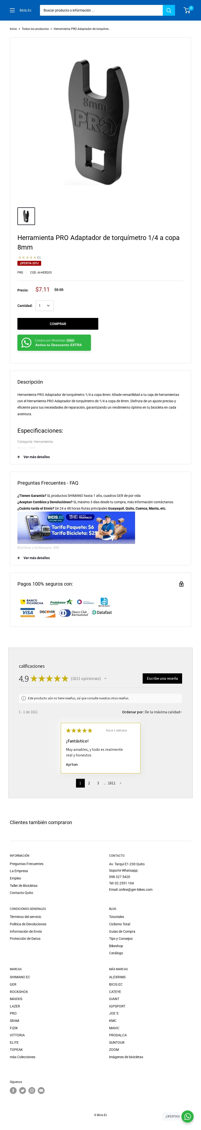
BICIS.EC (116, 984)
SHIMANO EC (20, 977)
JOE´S (113, 1013)
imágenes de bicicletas (126, 1057)
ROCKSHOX (19, 992)
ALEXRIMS (117, 977)
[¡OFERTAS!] (187, 1116)
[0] (187, 10)
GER (13, 984)
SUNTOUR (117, 1042)
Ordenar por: (133, 712)
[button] (105, 678)
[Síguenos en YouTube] (41, 1090)
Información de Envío (26, 931)
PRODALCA (118, 1035)
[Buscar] (169, 10)
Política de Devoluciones (28, 924)
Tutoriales (116, 917)
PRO (20, 272)
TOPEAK (16, 1050)
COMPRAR (58, 324)
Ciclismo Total (119, 924)
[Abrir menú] (12, 10)
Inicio (13, 29)
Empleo (15, 878)
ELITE (14, 1042)
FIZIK (14, 1028)
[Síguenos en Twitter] (22, 1090)
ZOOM (114, 1050)
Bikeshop (116, 946)
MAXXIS (16, 999)
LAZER (15, 1006)
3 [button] (98, 783)
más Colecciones (22, 1057)
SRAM (14, 1021)
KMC (112, 1021)
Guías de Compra (122, 931)
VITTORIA (17, 1035)
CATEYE (115, 992)
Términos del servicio (25, 917)
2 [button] (89, 783)
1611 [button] (111, 783)
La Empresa (19, 871)
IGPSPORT (117, 1006)
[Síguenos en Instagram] (31, 1090)
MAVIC (114, 1028)
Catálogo (116, 953)
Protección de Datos (25, 939)
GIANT (114, 999)
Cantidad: (25, 306)
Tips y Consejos (121, 939)
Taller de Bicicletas (24, 886)
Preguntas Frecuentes (26, 864)
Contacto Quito (21, 893)
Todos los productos (35, 29)
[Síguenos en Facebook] (13, 1090)
